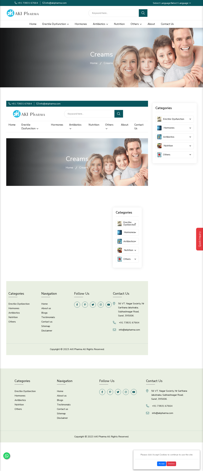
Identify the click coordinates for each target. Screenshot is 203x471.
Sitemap (45, 326)
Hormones (81, 24)
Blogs (44, 312)
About (151, 24)
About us (46, 308)
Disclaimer (46, 330)
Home (32, 24)
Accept (162, 463)
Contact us (46, 321)
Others (135, 24)
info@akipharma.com (56, 3)
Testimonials (48, 317)
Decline (171, 463)
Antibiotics (99, 24)
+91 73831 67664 (28, 3)
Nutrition (119, 24)
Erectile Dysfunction (54, 24)
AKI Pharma (76, 349)
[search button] (143, 13)
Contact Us (167, 24)
